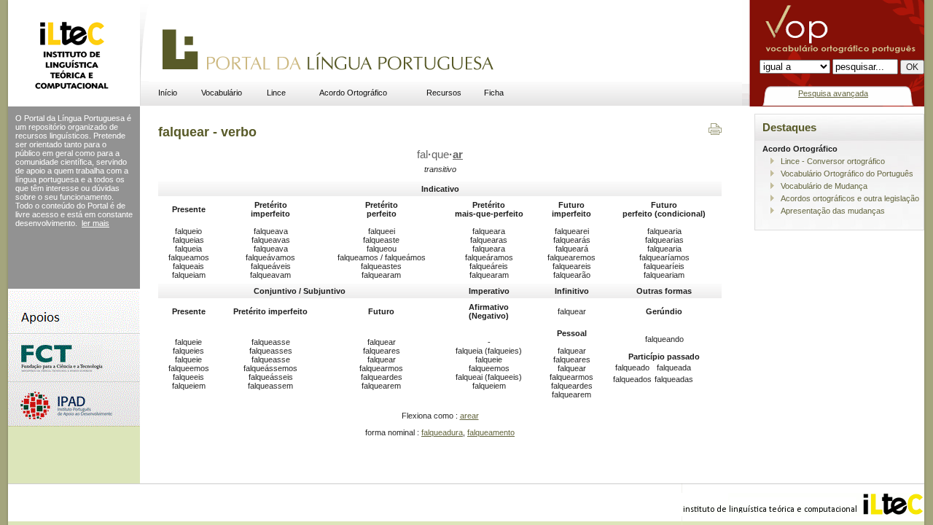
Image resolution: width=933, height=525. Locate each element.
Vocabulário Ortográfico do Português (847, 173)
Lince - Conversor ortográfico (833, 161)
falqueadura (442, 432)
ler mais (95, 223)
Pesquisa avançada (833, 93)
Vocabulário (221, 92)
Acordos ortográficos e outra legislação (850, 198)
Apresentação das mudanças (833, 210)
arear (469, 415)
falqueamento (491, 432)
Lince (276, 92)
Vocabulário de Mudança (824, 186)
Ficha (494, 92)
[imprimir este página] (715, 132)
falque (440, 154)
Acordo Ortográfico (353, 92)
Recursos (443, 92)
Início (167, 92)
